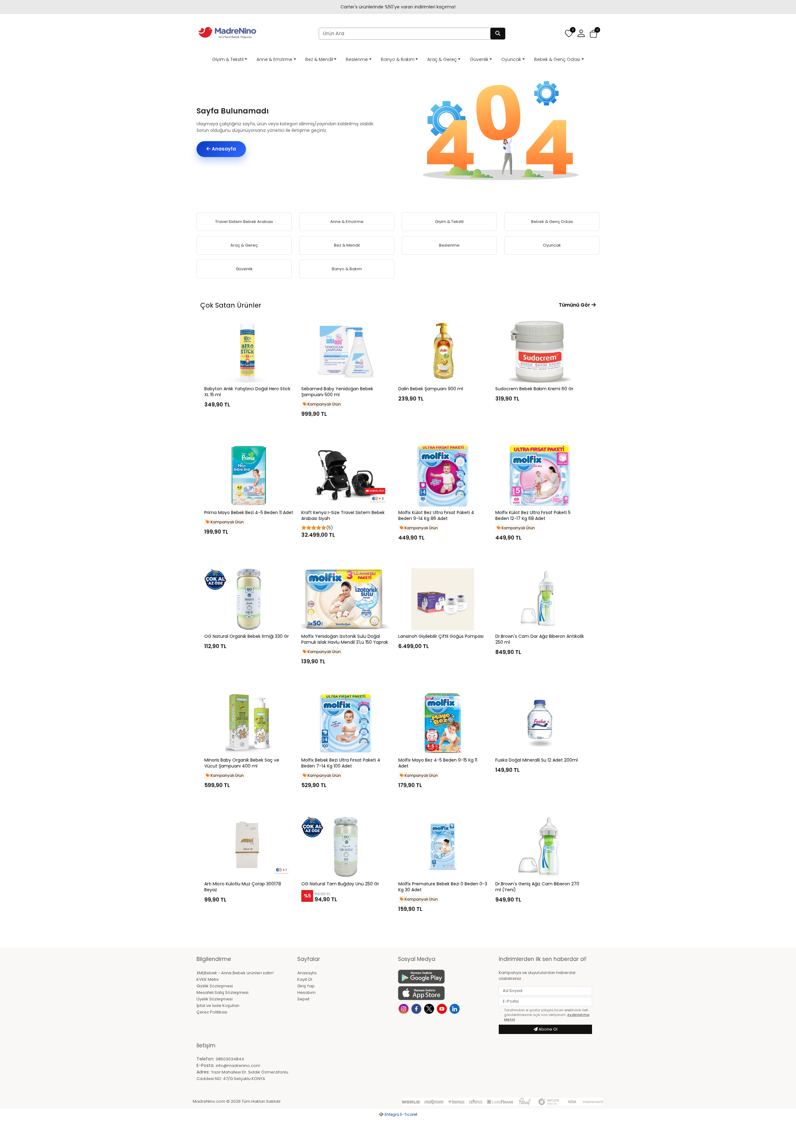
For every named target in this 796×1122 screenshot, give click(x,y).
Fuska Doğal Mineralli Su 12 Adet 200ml (536, 760)
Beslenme (357, 59)
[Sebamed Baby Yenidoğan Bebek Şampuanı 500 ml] (345, 352)
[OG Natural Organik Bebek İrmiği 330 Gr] (248, 599)
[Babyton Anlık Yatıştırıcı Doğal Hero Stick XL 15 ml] (248, 352)
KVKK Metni (208, 979)
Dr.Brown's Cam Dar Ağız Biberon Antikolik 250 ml (539, 639)
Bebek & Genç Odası (557, 59)
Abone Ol (548, 1029)
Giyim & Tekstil (227, 59)
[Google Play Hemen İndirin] (444, 977)
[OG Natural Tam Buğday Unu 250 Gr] (345, 847)
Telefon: (205, 1059)
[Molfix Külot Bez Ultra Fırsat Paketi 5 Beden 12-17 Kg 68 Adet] (539, 475)
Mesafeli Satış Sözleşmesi (222, 992)
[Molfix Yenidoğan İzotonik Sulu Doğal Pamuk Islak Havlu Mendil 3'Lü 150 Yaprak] (345, 599)
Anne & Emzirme (274, 59)
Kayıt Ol (304, 979)
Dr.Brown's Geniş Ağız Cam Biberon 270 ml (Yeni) (537, 887)
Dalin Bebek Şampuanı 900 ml (430, 389)
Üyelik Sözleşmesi (215, 999)
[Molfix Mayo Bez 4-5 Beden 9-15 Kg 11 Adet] (442, 723)
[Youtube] (442, 1008)
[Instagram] (404, 1008)
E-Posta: (205, 1065)
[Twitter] (429, 1008)
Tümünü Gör (575, 304)
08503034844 (230, 1059)
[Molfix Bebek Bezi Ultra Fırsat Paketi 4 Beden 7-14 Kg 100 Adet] (345, 723)
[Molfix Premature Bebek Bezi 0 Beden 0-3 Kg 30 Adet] (442, 847)
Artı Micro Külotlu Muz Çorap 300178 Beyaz (242, 887)
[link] (398, 7)
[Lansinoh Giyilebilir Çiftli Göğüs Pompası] (442, 599)
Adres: (203, 1072)
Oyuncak (511, 59)
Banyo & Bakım (397, 59)
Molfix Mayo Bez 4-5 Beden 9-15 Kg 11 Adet (437, 763)
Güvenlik (479, 59)
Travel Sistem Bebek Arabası (244, 222)
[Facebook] (417, 1008)
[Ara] (497, 33)
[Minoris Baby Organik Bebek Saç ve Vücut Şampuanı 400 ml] (248, 723)
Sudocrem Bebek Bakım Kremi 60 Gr (534, 389)
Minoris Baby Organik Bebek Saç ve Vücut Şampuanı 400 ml (241, 763)
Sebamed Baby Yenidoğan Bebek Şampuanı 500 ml (337, 392)
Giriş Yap (306, 986)
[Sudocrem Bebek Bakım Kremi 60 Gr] (539, 352)
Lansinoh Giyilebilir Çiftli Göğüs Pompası (441, 636)
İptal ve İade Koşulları (218, 1005)
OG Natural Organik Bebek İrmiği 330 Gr (246, 636)
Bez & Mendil (319, 59)
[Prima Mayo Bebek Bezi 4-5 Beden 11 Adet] (248, 475)
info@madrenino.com (238, 1066)
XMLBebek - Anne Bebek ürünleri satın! (235, 973)
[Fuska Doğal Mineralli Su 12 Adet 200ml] (539, 723)
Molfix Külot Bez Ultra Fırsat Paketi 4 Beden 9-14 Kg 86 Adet (436, 516)
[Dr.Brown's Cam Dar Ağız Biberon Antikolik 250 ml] (539, 599)
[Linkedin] (455, 1008)
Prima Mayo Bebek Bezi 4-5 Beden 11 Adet (248, 513)
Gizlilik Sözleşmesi (215, 986)
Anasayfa (223, 149)
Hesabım (306, 992)
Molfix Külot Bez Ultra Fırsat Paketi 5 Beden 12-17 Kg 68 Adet (533, 516)
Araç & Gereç (442, 59)
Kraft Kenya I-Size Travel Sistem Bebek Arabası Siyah (343, 516)
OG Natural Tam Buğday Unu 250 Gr (340, 884)
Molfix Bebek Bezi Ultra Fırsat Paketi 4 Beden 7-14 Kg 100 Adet (340, 763)
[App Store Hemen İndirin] (444, 993)
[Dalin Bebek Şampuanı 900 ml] (442, 352)
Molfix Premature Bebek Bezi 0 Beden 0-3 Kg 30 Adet (442, 887)
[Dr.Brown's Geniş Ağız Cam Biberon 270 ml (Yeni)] (539, 847)
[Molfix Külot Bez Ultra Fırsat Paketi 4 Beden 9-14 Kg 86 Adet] (442, 475)
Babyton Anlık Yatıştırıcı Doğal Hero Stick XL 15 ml (247, 392)
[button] (593, 33)
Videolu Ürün (376, 491)
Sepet (303, 999)
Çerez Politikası (212, 1012)
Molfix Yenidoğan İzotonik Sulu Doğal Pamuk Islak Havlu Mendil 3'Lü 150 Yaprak (344, 639)
